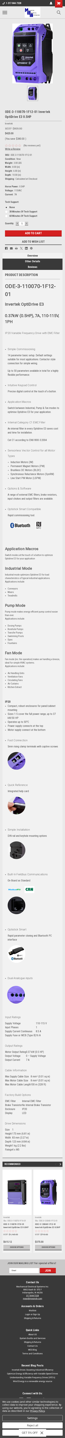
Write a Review (12, 149)
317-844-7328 (32, 1295)
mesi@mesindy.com (32, 1298)
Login (27, 1314)
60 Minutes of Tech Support (23, 216)
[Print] (16, 248)
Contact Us (32, 1346)
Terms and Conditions (32, 1353)
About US (32, 1334)
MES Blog (32, 1350)
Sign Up (36, 1314)
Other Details (32, 261)
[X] (21, 248)
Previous (56, 1164)
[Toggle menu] (4, 12)
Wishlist (32, 1310)
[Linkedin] (26, 248)
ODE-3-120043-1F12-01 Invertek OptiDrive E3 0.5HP (47, 1226)
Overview (32, 255)
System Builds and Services (33, 1338)
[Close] (41, 1433)
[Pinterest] (31, 248)
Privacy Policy (37, 1410)
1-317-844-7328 (13, 3)
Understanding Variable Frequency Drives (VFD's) (32, 1377)
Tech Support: (12, 202)
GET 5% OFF (30, 1432)
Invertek (6, 1217)
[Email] (11, 248)
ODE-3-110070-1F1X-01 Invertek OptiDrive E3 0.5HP (15, 1226)
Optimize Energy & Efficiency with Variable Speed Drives (32, 1374)
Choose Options (17, 1247)
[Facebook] (6, 248)
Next (61, 1164)
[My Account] (51, 3)
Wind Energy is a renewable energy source (32, 1381)
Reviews (32, 267)
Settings (32, 1418)
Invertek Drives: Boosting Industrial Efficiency (32, 1370)
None (12, 207)
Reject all (32, 1425)
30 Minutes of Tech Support (23, 211)
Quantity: (9, 223)
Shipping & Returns (32, 1318)
